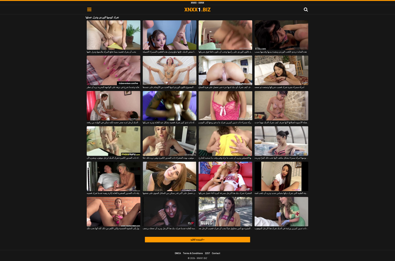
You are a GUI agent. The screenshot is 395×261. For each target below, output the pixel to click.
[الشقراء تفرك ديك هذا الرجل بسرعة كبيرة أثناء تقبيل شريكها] (225, 176)
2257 (207, 253)
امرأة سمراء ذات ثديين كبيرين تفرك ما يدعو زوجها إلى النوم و (225, 122)
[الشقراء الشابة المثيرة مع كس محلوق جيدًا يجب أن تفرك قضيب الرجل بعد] (225, 211)
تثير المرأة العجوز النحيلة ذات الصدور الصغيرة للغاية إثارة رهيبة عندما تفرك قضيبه (113, 193)
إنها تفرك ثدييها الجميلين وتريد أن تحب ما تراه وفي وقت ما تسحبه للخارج (225, 158)
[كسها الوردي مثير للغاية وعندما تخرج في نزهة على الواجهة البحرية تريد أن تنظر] (113, 70)
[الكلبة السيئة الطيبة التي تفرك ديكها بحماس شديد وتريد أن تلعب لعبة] (281, 176)
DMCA (178, 253)
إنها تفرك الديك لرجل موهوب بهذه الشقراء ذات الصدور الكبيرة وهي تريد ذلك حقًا (169, 158)
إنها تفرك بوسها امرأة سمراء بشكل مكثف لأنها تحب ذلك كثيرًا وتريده (281, 158)
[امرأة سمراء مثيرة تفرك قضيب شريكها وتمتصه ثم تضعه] (281, 70)
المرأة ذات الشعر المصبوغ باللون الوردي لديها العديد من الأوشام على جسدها (169, 87)
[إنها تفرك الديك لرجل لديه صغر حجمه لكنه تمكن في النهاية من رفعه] (113, 105)
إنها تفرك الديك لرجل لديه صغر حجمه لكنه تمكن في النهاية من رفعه (113, 122)
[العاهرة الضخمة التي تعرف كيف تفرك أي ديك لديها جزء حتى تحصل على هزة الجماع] (225, 70)
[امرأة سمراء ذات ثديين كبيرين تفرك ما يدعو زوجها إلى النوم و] (225, 105)
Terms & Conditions (193, 253)
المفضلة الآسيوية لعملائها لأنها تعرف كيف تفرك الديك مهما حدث (281, 122)
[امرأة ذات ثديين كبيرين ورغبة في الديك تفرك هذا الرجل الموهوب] (281, 211)
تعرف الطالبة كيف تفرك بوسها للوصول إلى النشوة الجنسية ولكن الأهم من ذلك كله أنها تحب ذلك (113, 228)
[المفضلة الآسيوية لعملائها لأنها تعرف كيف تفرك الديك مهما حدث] (281, 105)
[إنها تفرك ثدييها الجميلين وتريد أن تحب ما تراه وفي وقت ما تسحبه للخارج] (225, 141)
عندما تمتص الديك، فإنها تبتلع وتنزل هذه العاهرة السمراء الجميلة (169, 52)
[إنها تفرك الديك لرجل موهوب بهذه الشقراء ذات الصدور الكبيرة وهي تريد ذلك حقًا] (169, 141)
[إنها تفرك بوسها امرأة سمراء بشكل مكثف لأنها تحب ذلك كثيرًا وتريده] (281, 141)
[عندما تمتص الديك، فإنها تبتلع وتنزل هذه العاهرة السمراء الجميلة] (169, 35)
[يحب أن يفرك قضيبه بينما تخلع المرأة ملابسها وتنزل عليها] (113, 35)
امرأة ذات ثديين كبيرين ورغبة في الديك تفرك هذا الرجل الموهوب (281, 228)
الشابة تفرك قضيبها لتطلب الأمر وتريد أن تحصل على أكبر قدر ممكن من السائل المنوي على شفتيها (169, 193)
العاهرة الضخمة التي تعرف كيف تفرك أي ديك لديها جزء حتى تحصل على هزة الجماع (225, 87)
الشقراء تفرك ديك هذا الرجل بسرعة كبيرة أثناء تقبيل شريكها (225, 193)
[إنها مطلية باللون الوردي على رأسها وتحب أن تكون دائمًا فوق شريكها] (225, 35)
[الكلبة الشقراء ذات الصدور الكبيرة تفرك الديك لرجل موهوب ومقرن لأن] (113, 141)
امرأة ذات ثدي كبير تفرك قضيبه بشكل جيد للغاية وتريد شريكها (169, 122)
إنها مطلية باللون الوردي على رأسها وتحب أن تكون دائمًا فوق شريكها (225, 52)
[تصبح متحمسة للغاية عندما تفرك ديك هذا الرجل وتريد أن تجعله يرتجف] (169, 211)
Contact (216, 253)
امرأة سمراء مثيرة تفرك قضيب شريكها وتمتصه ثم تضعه (279, 87)
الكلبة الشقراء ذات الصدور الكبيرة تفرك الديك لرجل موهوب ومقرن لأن (113, 158)
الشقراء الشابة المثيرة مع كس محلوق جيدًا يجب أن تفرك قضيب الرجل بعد (225, 228)
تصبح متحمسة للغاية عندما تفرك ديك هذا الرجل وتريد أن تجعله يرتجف (169, 228)
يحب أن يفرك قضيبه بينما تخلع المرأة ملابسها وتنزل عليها (111, 52)
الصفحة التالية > (197, 239)
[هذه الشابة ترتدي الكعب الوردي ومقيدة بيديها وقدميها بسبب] (281, 35)
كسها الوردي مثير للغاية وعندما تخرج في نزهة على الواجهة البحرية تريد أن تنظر (113, 87)
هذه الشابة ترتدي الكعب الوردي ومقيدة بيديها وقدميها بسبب (281, 52)
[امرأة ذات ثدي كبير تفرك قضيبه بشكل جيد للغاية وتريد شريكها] (169, 105)
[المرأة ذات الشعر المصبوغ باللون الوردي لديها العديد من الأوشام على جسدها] (169, 70)
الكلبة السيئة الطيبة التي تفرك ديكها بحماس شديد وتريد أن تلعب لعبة (281, 193)
